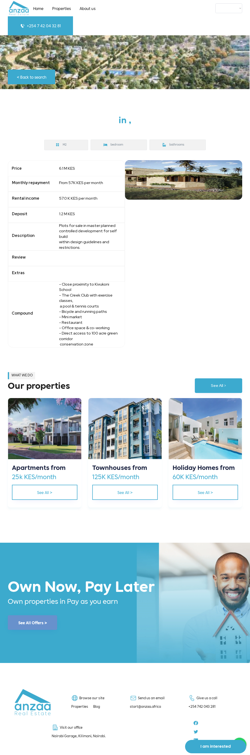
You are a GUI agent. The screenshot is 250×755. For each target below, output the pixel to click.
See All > (218, 385)
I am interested (215, 746)
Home (38, 8)
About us (87, 8)
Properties (61, 8)
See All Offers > (32, 622)
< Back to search (31, 77)
